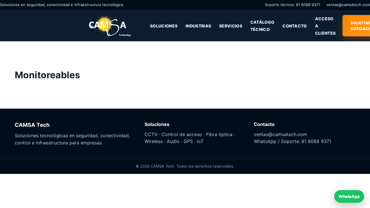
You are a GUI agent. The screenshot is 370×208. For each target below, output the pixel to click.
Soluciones (163, 25)
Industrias (198, 25)
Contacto (294, 25)
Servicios (230, 25)
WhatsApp (349, 196)
